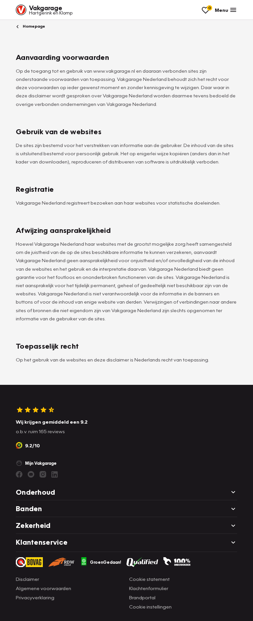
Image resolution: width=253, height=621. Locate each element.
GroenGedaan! (105, 562)
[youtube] (31, 474)
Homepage (33, 26)
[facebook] (19, 474)
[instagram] (43, 474)
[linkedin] (54, 474)
